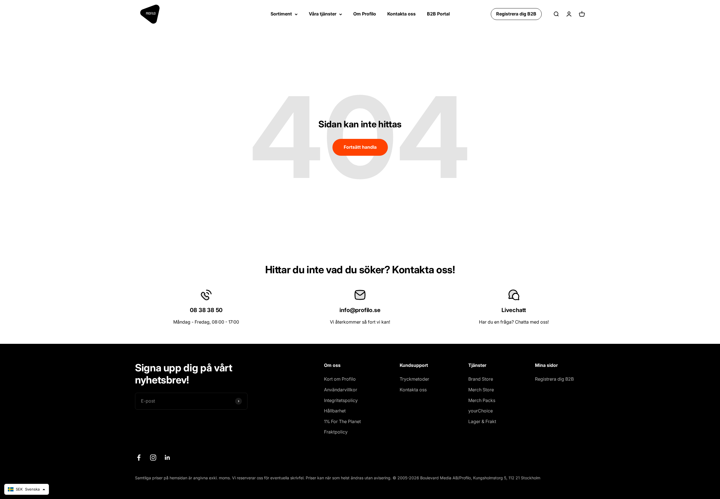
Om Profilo (364, 14)
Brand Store (480, 379)
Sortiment (281, 14)
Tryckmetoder (414, 379)
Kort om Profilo (340, 379)
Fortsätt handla (360, 147)
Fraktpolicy (336, 432)
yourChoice (480, 411)
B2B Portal (438, 14)
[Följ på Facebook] (139, 457)
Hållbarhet (335, 411)
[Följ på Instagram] (153, 457)
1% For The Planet (342, 421)
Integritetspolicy (341, 400)
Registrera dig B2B (516, 14)
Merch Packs (481, 400)
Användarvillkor (340, 389)
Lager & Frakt (482, 421)
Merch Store (481, 389)
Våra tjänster (322, 14)
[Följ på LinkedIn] (167, 457)
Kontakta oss (401, 14)
